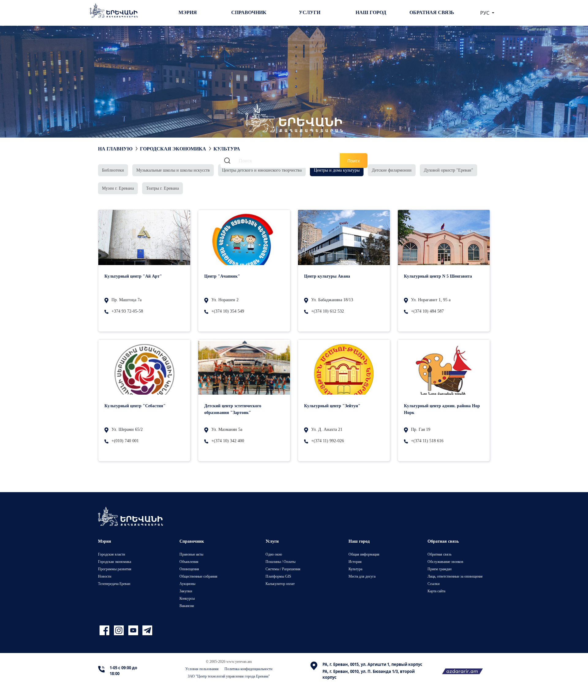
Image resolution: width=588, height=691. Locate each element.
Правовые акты (191, 554)
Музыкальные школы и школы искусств (173, 170)
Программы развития (114, 568)
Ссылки (433, 583)
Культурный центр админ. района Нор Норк (442, 409)
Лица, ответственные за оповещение (455, 576)
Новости (104, 576)
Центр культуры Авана (327, 276)
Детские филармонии (392, 170)
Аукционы (187, 583)
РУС (485, 12)
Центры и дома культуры (337, 170)
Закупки (185, 591)
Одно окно (274, 554)
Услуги (309, 12)
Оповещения (189, 568)
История (355, 561)
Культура (355, 568)
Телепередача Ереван (114, 583)
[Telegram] (146, 630)
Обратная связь (431, 12)
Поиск (353, 161)
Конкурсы (187, 598)
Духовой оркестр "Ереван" (448, 170)
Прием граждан (439, 568)
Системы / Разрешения (283, 568)
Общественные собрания (198, 576)
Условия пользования (202, 668)
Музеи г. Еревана (118, 188)
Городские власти (111, 554)
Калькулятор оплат (280, 583)
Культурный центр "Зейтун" (332, 405)
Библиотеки (113, 170)
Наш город (371, 12)
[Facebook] (105, 630)
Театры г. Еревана (162, 188)
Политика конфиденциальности (248, 668)
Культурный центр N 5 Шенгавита (438, 276)
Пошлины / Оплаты (281, 561)
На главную (115, 148)
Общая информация (364, 554)
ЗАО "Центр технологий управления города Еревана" (229, 676)
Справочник (248, 12)
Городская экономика (173, 148)
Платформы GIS (278, 576)
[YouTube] (134, 630)
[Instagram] (119, 630)
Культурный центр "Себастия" (135, 405)
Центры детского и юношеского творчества (262, 170)
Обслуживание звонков (445, 561)
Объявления (188, 561)
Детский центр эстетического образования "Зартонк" (232, 409)
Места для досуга (362, 576)
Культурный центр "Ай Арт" (133, 276)
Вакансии (186, 605)
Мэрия (188, 12)
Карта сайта (436, 591)
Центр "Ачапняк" (222, 276)
